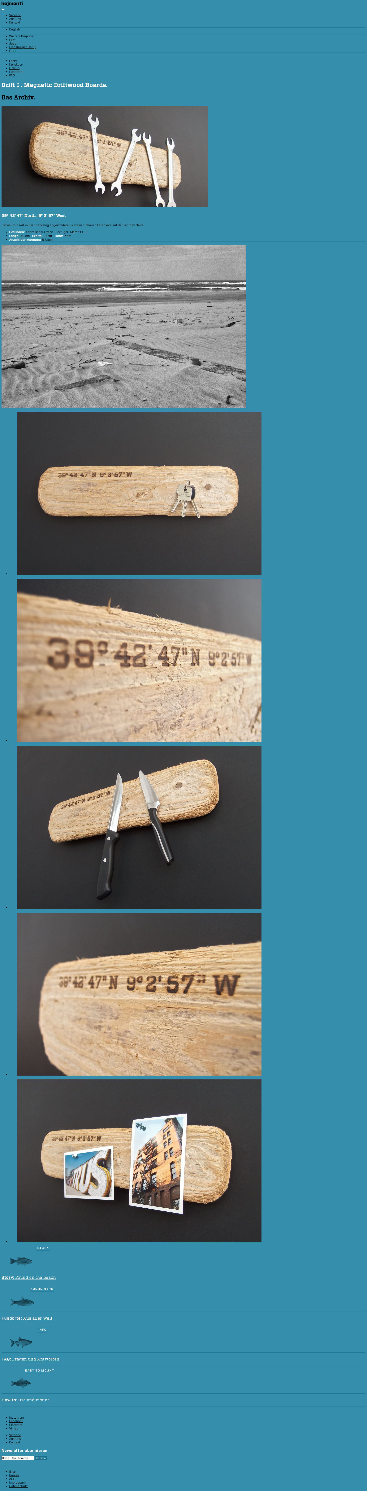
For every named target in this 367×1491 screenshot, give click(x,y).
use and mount (25, 1400)
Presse (14, 1475)
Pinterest (15, 1425)
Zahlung (15, 19)
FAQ (12, 75)
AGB (12, 1479)
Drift (12, 40)
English (14, 29)
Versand (15, 15)
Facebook (16, 1421)
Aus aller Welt (27, 1318)
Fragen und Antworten (30, 1359)
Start (12, 1471)
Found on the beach (29, 1277)
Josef (13, 43)
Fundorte (15, 72)
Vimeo (13, 1428)
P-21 (12, 51)
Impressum (17, 1482)
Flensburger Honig (22, 47)
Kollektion (16, 64)
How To (14, 68)
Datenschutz (18, 1486)
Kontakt (14, 22)
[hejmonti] (12, 4)
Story (13, 61)
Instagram (16, 1417)
